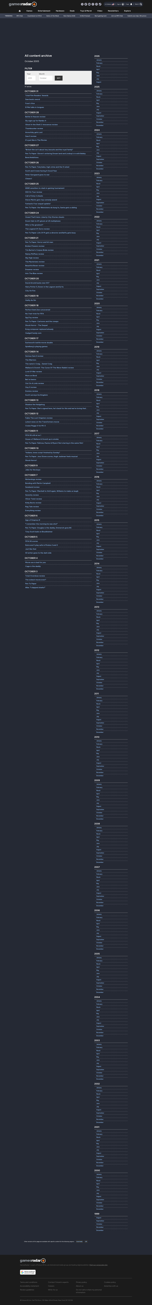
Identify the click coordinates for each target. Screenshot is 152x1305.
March (98, 66)
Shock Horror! (31, 460)
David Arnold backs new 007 (37, 283)
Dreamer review (32, 269)
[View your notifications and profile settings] (131, 4)
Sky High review (32, 258)
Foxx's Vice (30, 103)
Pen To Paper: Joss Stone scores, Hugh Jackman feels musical (51, 456)
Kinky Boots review (33, 503)
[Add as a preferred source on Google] (28, 1272)
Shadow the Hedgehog (35, 404)
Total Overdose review (35, 576)
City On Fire (30, 291)
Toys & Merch (86, 11)
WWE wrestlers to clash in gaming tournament (44, 188)
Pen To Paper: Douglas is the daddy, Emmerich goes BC (48, 528)
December (99, 125)
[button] (138, 4)
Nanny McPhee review (34, 254)
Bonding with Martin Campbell (38, 483)
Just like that (30, 549)
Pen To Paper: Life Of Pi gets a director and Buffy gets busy (50, 233)
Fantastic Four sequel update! (38, 204)
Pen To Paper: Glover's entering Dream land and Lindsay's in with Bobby (55, 153)
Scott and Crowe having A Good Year (41, 171)
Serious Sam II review (34, 356)
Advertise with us (111, 1286)
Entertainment (44, 11)
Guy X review (30, 387)
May (97, 72)
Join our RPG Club (117, 16)
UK (86, 1241)
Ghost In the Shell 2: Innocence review (41, 124)
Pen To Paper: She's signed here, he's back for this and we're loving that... (56, 408)
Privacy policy (81, 1282)
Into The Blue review (34, 273)
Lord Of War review (33, 371)
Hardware (60, 11)
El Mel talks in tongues (34, 107)
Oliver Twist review (33, 499)
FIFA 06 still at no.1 (33, 435)
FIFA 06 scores (31, 541)
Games (29, 11)
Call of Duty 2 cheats (34, 196)
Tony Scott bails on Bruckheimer (39, 532)
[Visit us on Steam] (100, 4)
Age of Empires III (32, 520)
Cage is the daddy (33, 566)
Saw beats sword (32, 99)
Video (99, 11)
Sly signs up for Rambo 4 (35, 121)
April (97, 69)
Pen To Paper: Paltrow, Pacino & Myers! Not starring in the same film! (54, 443)
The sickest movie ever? (35, 580)
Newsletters (113, 11)
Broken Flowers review (34, 246)
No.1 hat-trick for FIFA (34, 314)
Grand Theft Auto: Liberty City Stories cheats (44, 217)
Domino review (31, 391)
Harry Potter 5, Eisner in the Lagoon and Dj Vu (44, 287)
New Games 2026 (69, 16)
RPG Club (20, 16)
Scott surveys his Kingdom (36, 395)
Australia (79, 1241)
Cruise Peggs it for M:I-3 (35, 426)
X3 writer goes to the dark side (38, 553)
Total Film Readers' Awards (36, 95)
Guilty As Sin (30, 300)
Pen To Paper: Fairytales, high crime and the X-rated (47, 167)
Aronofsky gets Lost (34, 132)
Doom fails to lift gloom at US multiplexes (43, 221)
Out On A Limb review (34, 383)
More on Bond (31, 375)
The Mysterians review (35, 262)
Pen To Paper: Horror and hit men (39, 242)
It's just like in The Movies (36, 140)
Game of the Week (52, 16)
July (97, 79)
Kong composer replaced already (39, 329)
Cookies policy (110, 1282)
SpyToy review (31, 317)
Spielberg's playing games (36, 346)
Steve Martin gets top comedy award (41, 200)
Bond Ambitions (32, 157)
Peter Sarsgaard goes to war (37, 175)
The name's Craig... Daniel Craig (38, 364)
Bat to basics (30, 379)
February (99, 63)
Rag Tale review (32, 507)
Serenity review (32, 495)
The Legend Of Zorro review (37, 229)
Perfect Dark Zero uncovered (37, 310)
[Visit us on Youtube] (89, 4)
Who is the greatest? (34, 225)
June (98, 76)
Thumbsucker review (34, 128)
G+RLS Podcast (85, 16)
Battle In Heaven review (35, 117)
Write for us (53, 1290)
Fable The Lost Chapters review (39, 418)
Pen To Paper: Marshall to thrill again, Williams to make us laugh (51, 491)
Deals (72, 11)
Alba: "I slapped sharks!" (35, 587)
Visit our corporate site (98, 1265)
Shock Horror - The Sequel (36, 325)
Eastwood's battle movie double (39, 343)
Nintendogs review (33, 479)
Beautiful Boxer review (34, 266)
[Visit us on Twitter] (82, 4)
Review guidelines (27, 1290)
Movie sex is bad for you (35, 562)
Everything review (33, 510)
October (99, 119)
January (99, 60)
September (100, 116)
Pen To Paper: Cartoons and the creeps (41, 321)
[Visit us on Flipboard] (85, 4)
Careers (51, 1286)
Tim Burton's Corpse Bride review (39, 250)
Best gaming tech (100, 16)
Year (29, 74)
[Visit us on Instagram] (96, 4)
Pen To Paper (30, 584)
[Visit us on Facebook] (93, 4)
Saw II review (30, 136)
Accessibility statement (29, 1286)
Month (42, 74)
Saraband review (32, 487)
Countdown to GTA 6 (34, 16)
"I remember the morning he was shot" (41, 524)
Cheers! (28, 179)
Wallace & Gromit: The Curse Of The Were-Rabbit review (49, 368)
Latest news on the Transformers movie (42, 422)
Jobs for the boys (32, 470)
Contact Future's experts (58, 1282)
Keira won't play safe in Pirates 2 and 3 (41, 545)
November (99, 122)
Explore (127, 11)
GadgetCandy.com (33, 333)
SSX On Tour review (33, 192)
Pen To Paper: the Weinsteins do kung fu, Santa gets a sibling (51, 207)
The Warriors (30, 360)
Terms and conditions (28, 1282)
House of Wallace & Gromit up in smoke (42, 439)
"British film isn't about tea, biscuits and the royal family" (49, 150)
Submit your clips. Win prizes (137, 16)
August (98, 82)
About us (79, 1286)
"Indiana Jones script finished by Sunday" (42, 452)
